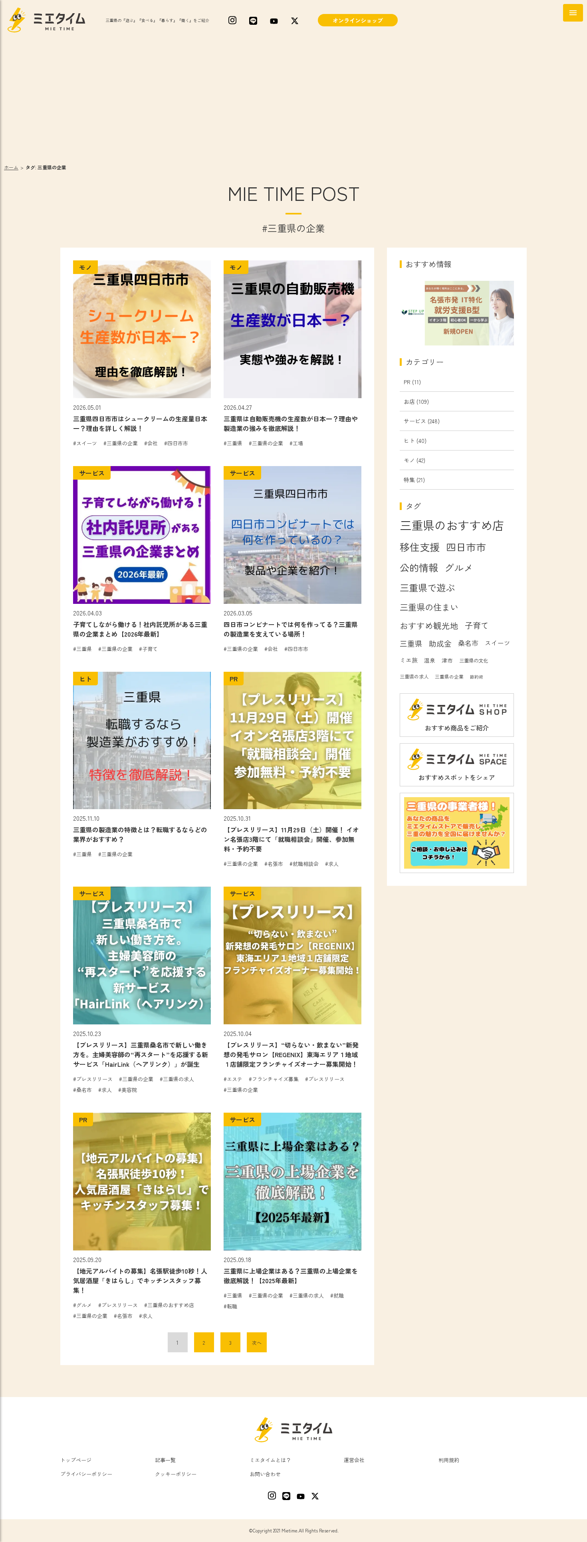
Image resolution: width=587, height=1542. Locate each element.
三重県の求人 (178, 1079)
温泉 (429, 660)
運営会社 (354, 1460)
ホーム (11, 167)
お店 (409, 401)
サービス (415, 421)
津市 (447, 660)
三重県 (234, 443)
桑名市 (84, 1089)
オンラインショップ (358, 20)
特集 (409, 480)
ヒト (409, 441)
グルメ (84, 1305)
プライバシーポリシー (86, 1474)
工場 (298, 443)
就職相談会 (306, 863)
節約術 (476, 677)
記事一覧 (165, 1460)
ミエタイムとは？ (270, 1460)
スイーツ (86, 443)
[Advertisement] (293, 100)
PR (407, 382)
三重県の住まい (429, 607)
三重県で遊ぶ (427, 587)
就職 (338, 1295)
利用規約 (448, 1460)
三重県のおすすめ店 (170, 1305)
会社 (152, 443)
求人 (333, 863)
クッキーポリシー (175, 1474)
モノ (409, 460)
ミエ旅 (409, 660)
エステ (234, 1079)
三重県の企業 (122, 443)
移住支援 (420, 547)
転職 (232, 1306)
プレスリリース (94, 1079)
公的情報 (419, 567)
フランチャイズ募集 (275, 1079)
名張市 (275, 863)
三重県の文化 (473, 660)
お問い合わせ (265, 1474)
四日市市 (177, 443)
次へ (257, 1342)
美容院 (129, 1089)
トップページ (75, 1460)
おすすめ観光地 (429, 625)
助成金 (440, 643)
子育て (150, 649)
